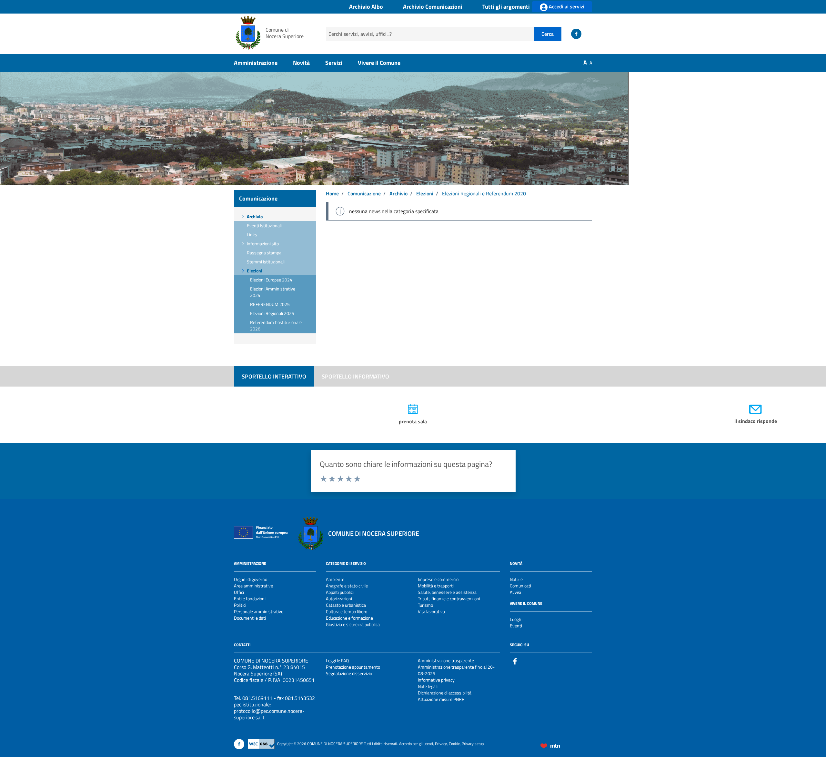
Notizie (516, 579)
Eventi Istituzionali (264, 225)
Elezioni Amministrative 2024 (272, 292)
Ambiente (335, 579)
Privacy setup (473, 744)
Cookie (454, 744)
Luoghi (516, 619)
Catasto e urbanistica (346, 605)
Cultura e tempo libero (346, 611)
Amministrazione (255, 62)
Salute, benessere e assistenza (447, 592)
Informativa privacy (436, 679)
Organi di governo (250, 579)
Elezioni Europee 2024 (271, 279)
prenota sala (413, 421)
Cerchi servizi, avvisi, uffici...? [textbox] (360, 34)
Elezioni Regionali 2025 (272, 313)
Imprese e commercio (438, 579)
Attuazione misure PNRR (441, 699)
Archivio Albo (366, 7)
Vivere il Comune (379, 62)
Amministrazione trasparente (446, 660)
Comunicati (520, 585)
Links (252, 234)
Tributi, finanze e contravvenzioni (449, 598)
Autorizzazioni (339, 598)
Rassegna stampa (264, 252)
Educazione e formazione (349, 617)
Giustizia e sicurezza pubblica (353, 624)
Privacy (441, 744)
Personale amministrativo (258, 611)
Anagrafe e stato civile (347, 585)
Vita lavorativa (431, 611)
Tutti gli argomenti (506, 7)
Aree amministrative (253, 585)
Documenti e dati (250, 617)
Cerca (547, 34)
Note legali (428, 686)
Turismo (425, 605)
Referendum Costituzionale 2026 (276, 325)
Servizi (333, 62)
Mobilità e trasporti (436, 585)
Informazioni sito (263, 243)
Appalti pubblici (340, 592)
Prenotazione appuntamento (353, 667)
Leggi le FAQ (337, 660)
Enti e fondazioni (250, 598)
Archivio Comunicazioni (432, 7)
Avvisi (515, 592)
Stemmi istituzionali (266, 261)
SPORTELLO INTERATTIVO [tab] (274, 376)
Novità (301, 62)
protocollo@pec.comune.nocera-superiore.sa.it (269, 714)
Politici (240, 605)
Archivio (255, 216)
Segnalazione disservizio (349, 673)
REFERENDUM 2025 (270, 304)
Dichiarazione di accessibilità (444, 692)
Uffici (239, 592)
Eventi (516, 625)
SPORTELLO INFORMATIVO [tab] (355, 376)
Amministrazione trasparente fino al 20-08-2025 (456, 670)
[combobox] (430, 34)
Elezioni (254, 270)
